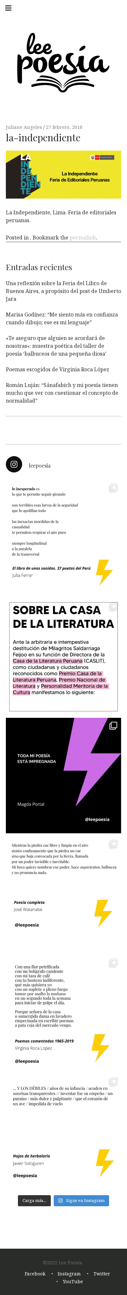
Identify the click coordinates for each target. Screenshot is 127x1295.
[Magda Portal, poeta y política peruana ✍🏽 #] (63, 775)
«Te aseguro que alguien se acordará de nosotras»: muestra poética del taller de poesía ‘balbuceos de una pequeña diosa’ (56, 345)
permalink (83, 237)
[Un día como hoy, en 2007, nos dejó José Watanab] (63, 894)
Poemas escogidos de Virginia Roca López (57, 369)
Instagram (69, 1274)
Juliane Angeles (24, 127)
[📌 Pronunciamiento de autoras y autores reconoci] (63, 657)
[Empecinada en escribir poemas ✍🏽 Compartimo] (63, 1013)
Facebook (35, 1274)
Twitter (101, 1274)
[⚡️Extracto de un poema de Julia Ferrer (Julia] (63, 538)
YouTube (73, 1281)
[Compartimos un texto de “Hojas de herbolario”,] (63, 1132)
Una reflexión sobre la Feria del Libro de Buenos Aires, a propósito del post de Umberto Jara (63, 291)
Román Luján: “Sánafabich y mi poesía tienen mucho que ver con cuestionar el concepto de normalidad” (62, 392)
